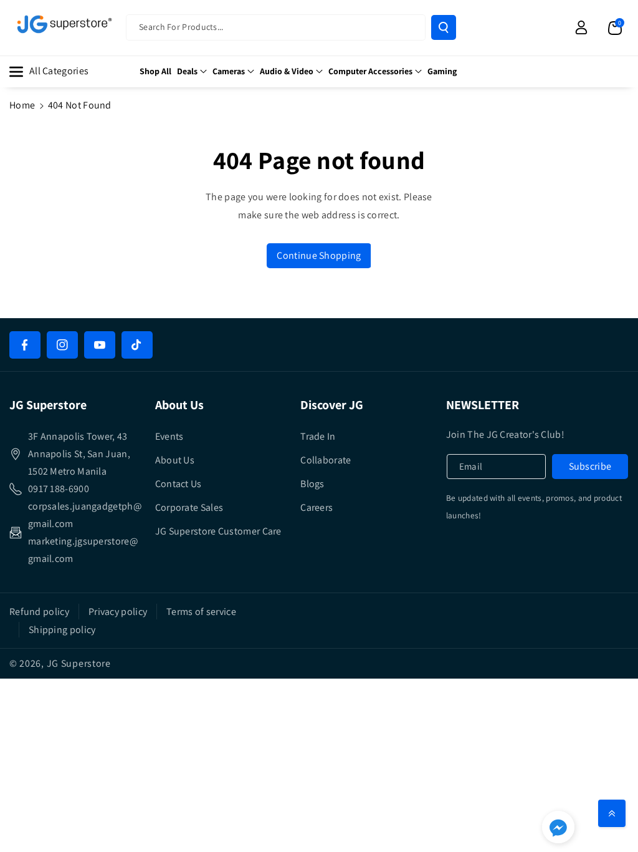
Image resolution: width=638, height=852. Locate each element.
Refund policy (39, 611)
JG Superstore (79, 663)
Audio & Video (286, 71)
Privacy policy (117, 611)
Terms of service (201, 611)
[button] (615, 27)
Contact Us (178, 483)
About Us (174, 460)
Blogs (312, 483)
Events (169, 436)
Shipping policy (62, 629)
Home (22, 105)
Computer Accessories (370, 71)
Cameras (228, 71)
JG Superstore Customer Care (218, 531)
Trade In (317, 436)
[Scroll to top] (612, 813)
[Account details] (581, 27)
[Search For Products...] (443, 27)
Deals (187, 71)
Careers (316, 507)
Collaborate (325, 460)
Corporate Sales (189, 507)
